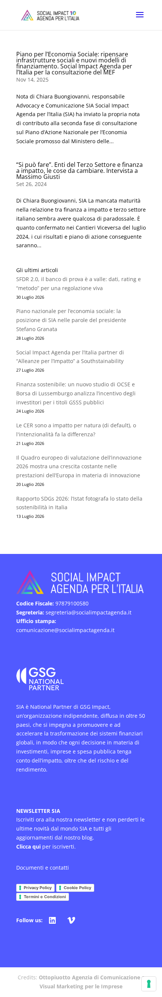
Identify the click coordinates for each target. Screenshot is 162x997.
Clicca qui (28, 846)
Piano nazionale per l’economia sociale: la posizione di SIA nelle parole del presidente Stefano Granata (71, 320)
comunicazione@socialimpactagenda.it (65, 630)
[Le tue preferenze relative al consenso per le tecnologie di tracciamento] (149, 984)
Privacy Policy (38, 887)
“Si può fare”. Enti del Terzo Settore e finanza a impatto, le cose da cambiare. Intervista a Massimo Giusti (79, 170)
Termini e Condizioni (45, 896)
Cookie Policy (77, 887)
